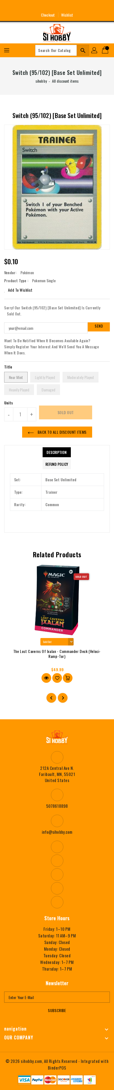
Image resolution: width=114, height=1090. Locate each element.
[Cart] (105, 50)
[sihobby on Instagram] (47, 6)
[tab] (57, 452)
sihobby (41, 81)
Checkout (48, 15)
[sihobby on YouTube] (57, 6)
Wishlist (67, 15)
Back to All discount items (62, 432)
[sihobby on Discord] (67, 6)
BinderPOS (57, 1068)
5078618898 (57, 806)
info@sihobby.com (57, 832)
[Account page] (94, 50)
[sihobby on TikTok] (77, 6)
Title (8, 367)
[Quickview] (46, 678)
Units (8, 403)
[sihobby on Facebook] (36, 6)
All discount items (65, 81)
